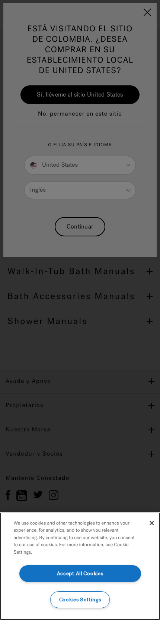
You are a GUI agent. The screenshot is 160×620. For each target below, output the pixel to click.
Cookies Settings (80, 599)
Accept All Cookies (80, 573)
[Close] (152, 523)
